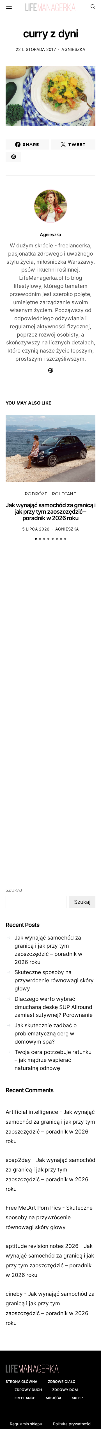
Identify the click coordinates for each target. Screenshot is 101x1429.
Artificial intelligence (32, 1112)
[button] (36, 539)
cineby (14, 1293)
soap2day (18, 1160)
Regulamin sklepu (26, 1423)
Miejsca (53, 1398)
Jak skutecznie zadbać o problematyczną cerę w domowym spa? (46, 1033)
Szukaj (14, 890)
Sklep (77, 1398)
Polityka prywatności (72, 1423)
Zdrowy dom (65, 1390)
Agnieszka (73, 49)
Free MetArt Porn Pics (33, 1207)
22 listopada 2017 (36, 49)
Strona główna (22, 1382)
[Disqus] (50, 632)
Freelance (25, 1398)
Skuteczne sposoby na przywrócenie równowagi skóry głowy (54, 980)
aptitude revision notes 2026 (42, 1246)
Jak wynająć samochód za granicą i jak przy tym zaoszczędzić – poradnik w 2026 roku (50, 512)
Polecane (64, 493)
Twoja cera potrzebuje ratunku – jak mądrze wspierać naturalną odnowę (53, 1060)
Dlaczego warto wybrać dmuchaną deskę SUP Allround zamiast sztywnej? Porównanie (54, 1007)
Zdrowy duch (28, 1390)
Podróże (36, 493)
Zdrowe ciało (62, 1382)
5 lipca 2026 (35, 529)
